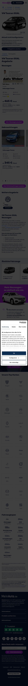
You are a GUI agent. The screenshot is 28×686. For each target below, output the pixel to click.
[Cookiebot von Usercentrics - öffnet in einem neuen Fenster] (19, 323)
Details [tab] (14, 327)
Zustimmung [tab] (5, 327)
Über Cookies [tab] (22, 327)
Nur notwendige (14, 362)
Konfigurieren (13, 357)
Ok (14, 353)
